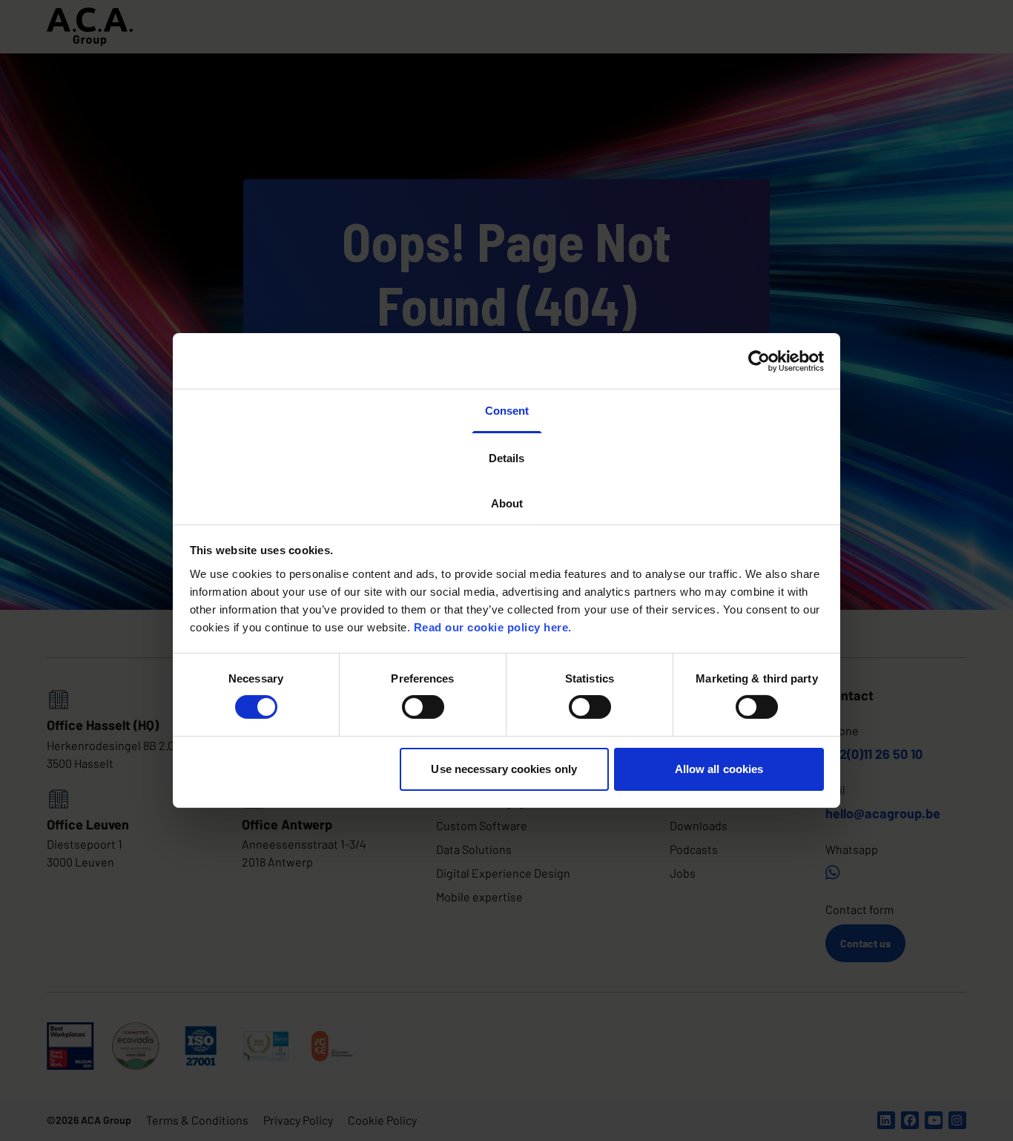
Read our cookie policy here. (493, 626)
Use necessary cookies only (504, 769)
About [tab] (507, 503)
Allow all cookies (719, 769)
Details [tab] (506, 457)
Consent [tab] (507, 410)
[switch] (423, 707)
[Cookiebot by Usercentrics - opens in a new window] (759, 360)
